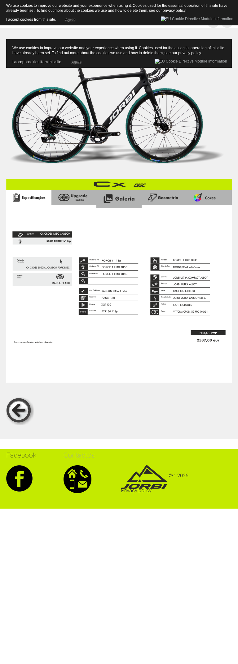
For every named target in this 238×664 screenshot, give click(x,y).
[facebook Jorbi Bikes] (19, 477)
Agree (76, 61)
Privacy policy (136, 490)
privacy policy (189, 53)
